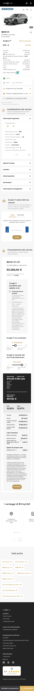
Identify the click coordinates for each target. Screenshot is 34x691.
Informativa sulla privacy (9, 645)
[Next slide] (31, 18)
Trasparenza (15, 481)
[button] (14, 532)
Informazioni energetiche (12, 189)
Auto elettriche (19, 561)
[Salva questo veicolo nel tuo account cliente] (27, 9)
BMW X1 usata (6, 573)
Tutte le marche (7, 616)
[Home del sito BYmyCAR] (7, 3)
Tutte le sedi (6, 618)
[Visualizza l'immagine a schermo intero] (31, 9)
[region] (17, 18)
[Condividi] (31, 32)
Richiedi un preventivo (9, 688)
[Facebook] (8, 662)
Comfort (6, 169)
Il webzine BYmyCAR (8, 621)
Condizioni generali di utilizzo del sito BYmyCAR (16, 640)
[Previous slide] (3, 18)
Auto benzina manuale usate (11, 596)
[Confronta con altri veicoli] (23, 9)
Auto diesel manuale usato (10, 584)
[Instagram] (13, 662)
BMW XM (18, 567)
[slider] (15, 345)
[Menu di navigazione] (31, 3)
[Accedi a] (27, 3)
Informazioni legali (8, 643)
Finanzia (28, 45)
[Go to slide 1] (16, 154)
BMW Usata (5, 567)
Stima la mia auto (25, 41)
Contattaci (6, 637)
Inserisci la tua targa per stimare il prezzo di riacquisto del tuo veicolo (17, 221)
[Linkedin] (4, 662)
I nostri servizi (6, 656)
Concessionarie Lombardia (10, 629)
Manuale (20, 215)
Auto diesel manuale (8, 590)
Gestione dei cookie (8, 648)
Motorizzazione (9, 176)
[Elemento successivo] (20, 538)
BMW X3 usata (6, 579)
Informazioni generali (11, 118)
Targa (12, 215)
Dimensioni (7, 182)
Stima (17, 237)
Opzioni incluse (9, 163)
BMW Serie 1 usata (23, 573)
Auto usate (5, 561)
